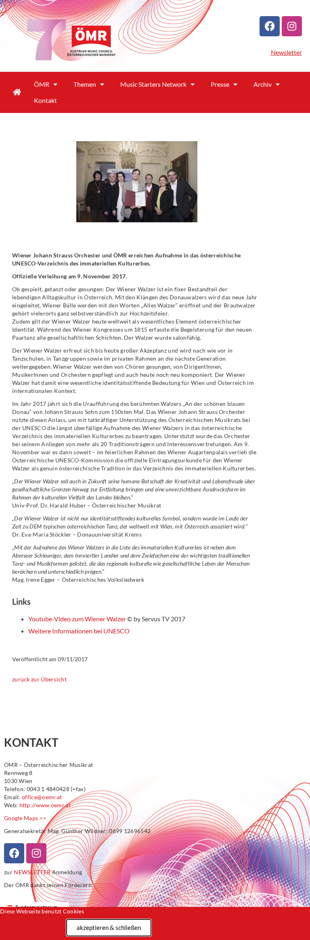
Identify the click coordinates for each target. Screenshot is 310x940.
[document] (155, 470)
